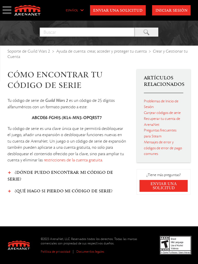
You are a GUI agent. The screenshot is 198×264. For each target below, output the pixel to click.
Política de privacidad (55, 251)
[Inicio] (27, 10)
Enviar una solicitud (118, 10)
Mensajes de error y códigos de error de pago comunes (163, 148)
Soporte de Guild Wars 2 (28, 51)
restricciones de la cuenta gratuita (73, 160)
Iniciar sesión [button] (171, 10)
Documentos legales (90, 251)
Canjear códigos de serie (162, 112)
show (7, 10)
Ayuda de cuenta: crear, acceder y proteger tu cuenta (101, 51)
